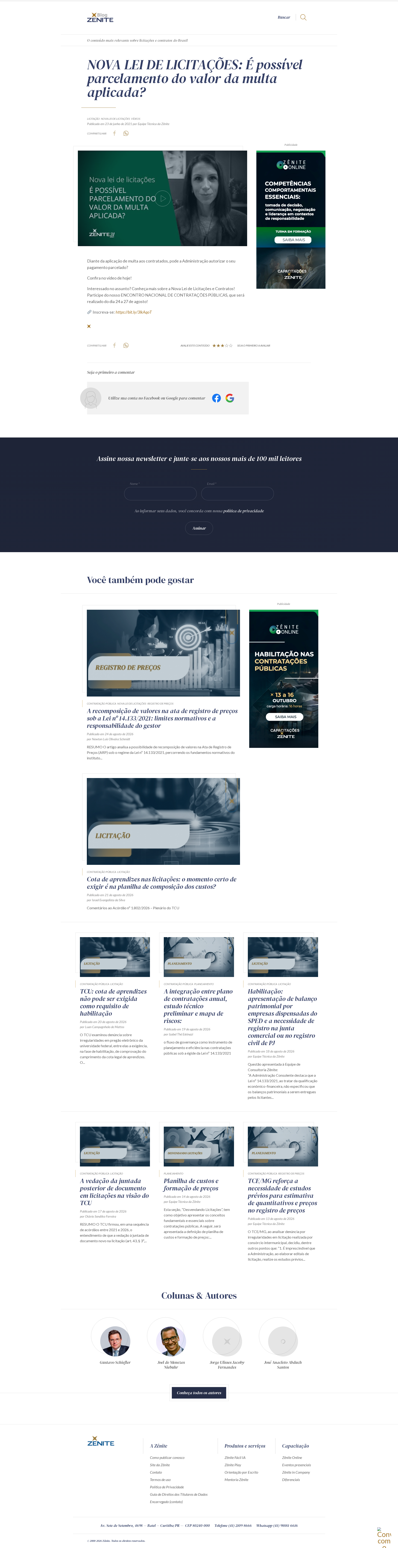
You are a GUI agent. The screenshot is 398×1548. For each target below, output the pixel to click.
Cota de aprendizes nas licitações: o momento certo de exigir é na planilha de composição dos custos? (161, 882)
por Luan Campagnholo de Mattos (102, 1027)
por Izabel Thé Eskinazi (178, 1034)
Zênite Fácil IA (235, 1457)
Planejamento (204, 984)
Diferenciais (291, 1479)
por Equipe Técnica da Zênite (151, 124)
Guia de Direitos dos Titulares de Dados (179, 1494)
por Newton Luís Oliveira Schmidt (108, 739)
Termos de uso (160, 1479)
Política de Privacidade (167, 1487)
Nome (134, 484)
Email (210, 484)
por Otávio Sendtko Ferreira (98, 1216)
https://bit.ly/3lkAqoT (134, 312)
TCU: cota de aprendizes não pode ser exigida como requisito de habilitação (113, 1002)
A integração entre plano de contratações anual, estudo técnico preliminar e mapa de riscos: (198, 1006)
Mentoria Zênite (236, 1479)
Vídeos (135, 118)
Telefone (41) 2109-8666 (233, 1525)
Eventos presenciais (296, 1465)
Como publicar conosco (167, 1457)
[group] (115, 1345)
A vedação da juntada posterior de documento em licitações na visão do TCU (114, 1192)
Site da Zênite (160, 1465)
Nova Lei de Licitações (115, 118)
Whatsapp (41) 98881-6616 (277, 1525)
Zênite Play (233, 1465)
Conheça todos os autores (199, 1393)
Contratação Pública (101, 703)
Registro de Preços (160, 703)
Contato (156, 1472)
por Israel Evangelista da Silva (106, 900)
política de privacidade (243, 511)
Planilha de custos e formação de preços (191, 1184)
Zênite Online (292, 1457)
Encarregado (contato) (166, 1501)
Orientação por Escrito (241, 1472)
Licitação (93, 118)
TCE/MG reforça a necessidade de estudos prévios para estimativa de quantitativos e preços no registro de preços (282, 1195)
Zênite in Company (296, 1472)
